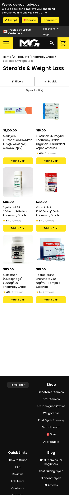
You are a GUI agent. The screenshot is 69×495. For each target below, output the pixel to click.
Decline (31, 20)
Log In (46, 34)
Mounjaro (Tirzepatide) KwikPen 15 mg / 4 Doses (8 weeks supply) (17, 142)
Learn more (50, 20)
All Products (21, 57)
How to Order (18, 460)
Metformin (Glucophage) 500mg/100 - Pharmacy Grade (14, 281)
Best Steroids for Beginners (51, 462)
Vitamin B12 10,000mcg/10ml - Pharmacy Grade (48, 211)
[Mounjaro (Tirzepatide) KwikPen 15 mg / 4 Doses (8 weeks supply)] (18, 111)
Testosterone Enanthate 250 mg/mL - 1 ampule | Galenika (48, 281)
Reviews (17, 474)
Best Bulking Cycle (51, 471)
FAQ (18, 467)
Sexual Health (51, 427)
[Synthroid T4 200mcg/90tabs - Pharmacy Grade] (18, 182)
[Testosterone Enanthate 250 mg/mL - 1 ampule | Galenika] (51, 249)
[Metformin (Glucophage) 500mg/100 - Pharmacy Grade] (18, 249)
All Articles (51, 485)
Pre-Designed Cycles (51, 406)
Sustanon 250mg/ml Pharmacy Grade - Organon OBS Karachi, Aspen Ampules (50, 142)
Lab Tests (17, 481)
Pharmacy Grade (42, 57)
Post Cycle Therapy (51, 420)
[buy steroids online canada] (29, 43)
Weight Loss (51, 413)
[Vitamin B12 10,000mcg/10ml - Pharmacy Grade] (51, 182)
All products (51, 442)
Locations (49, 28)
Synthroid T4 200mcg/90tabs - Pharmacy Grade (15, 211)
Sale (53, 434)
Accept (12, 20)
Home (7, 57)
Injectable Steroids (51, 392)
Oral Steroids (51, 399)
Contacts (17, 488)
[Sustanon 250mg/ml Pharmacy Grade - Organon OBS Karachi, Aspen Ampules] (51, 111)
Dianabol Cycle (51, 478)
